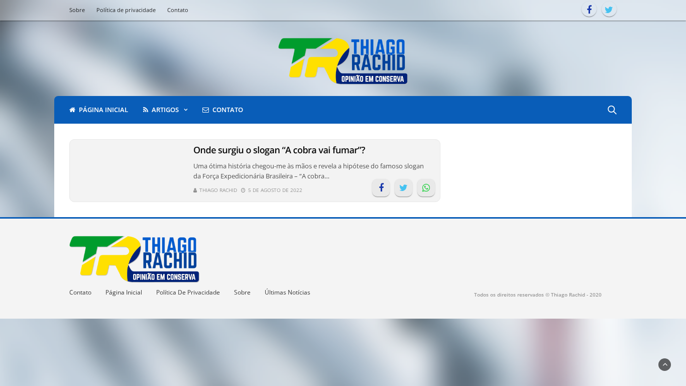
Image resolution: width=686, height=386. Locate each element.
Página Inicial (123, 292)
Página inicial (103, 109)
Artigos (165, 109)
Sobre (77, 10)
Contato (177, 10)
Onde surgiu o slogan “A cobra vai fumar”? (279, 150)
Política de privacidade (126, 10)
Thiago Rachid (218, 190)
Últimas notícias (287, 292)
